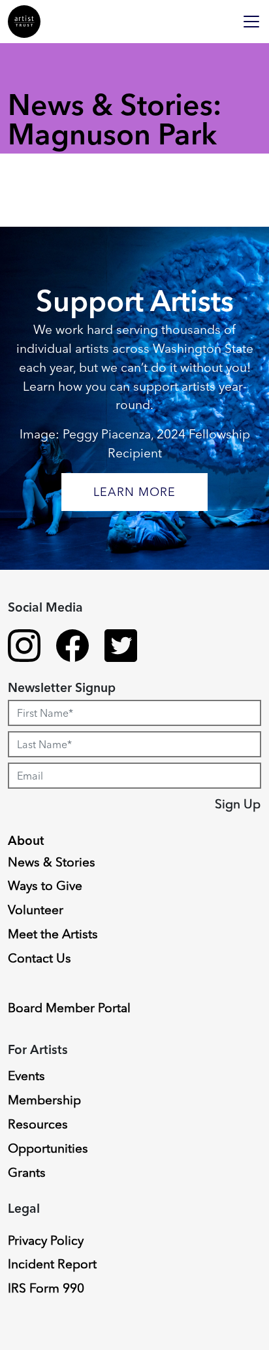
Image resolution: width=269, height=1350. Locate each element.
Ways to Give (45, 885)
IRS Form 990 (46, 1288)
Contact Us (39, 958)
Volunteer (35, 909)
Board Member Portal (69, 1007)
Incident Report (52, 1264)
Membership (44, 1100)
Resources (38, 1124)
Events (26, 1075)
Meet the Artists (53, 934)
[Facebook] (72, 647)
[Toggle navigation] (251, 21)
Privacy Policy (46, 1240)
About (26, 840)
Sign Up (238, 804)
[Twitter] (120, 647)
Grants (27, 1172)
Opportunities (48, 1148)
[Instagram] (24, 647)
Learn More (134, 491)
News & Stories (51, 862)
